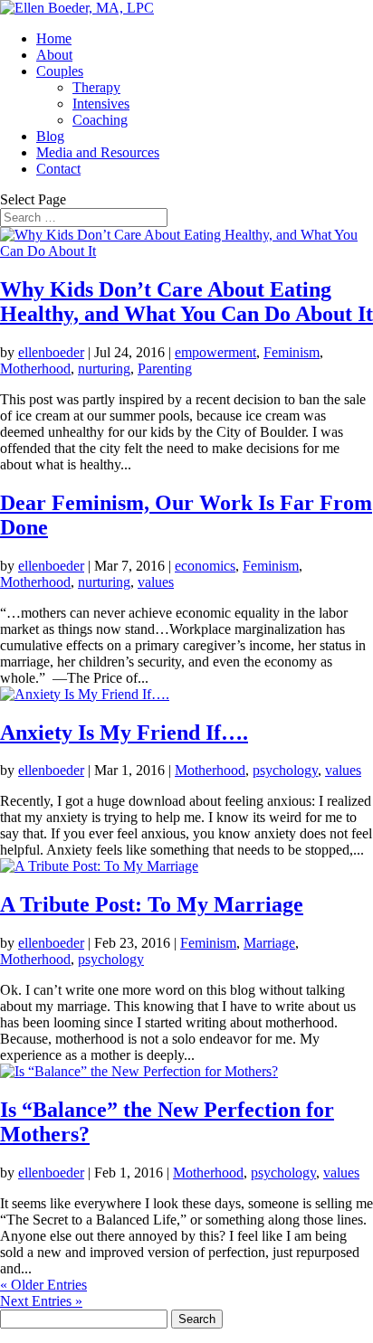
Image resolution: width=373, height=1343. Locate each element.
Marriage (269, 943)
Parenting (165, 368)
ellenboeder (51, 352)
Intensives (100, 103)
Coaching (100, 120)
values (156, 582)
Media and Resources (97, 152)
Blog (50, 136)
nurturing (104, 368)
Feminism (291, 352)
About (54, 54)
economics (205, 565)
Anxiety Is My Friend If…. (124, 732)
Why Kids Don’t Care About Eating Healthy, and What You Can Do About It (186, 302)
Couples (59, 71)
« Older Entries (43, 1284)
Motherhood (35, 368)
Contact (58, 168)
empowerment (215, 352)
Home (54, 38)
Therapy (96, 87)
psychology (285, 770)
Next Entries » (41, 1301)
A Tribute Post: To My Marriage (151, 904)
